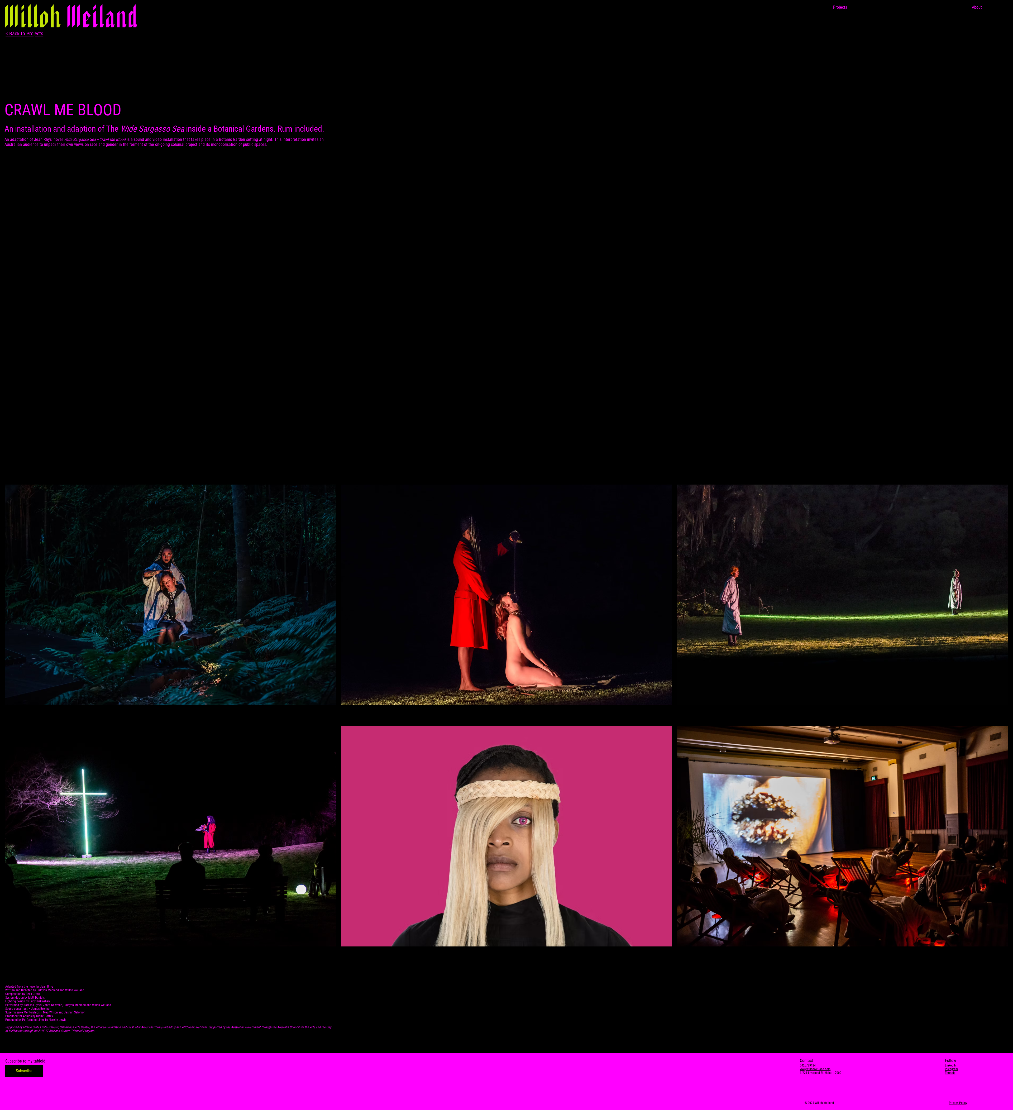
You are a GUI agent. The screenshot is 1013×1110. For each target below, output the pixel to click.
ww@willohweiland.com (815, 1069)
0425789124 (808, 1065)
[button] (24, 1071)
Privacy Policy (958, 1103)
